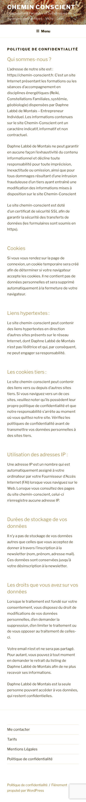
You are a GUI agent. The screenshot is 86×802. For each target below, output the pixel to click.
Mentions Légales (22, 749)
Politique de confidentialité (30, 759)
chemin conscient (41, 7)
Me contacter (18, 729)
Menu (45, 31)
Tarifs (12, 739)
